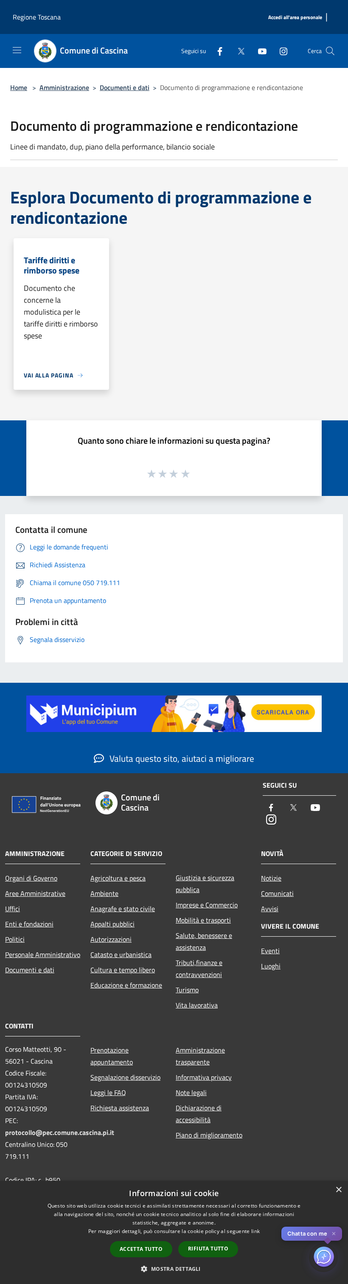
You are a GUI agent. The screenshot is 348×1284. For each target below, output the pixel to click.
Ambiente (104, 893)
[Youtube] (258, 50)
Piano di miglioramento (209, 1135)
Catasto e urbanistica (121, 954)
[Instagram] (280, 50)
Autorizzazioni (111, 939)
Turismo (187, 990)
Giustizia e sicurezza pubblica (205, 884)
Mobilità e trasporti (203, 920)
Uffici (12, 909)
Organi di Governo (31, 878)
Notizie (271, 878)
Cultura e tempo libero (122, 970)
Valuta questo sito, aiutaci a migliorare (180, 758)
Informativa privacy (204, 1077)
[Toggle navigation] (17, 50)
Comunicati (277, 893)
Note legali (191, 1092)
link (255, 1231)
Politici (15, 939)
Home (18, 87)
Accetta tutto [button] (141, 1249)
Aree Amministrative (35, 893)
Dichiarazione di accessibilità (199, 1114)
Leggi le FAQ (108, 1092)
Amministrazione (64, 87)
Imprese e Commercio (207, 905)
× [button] (338, 1190)
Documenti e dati (124, 87)
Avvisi (269, 909)
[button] (173, 1269)
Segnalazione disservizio (125, 1077)
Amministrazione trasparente (200, 1056)
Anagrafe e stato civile (122, 909)
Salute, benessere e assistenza (204, 941)
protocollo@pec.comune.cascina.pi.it (59, 1132)
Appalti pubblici (112, 924)
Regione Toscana (37, 17)
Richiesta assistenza (119, 1108)
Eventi (270, 951)
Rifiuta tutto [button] (208, 1248)
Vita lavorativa (197, 1005)
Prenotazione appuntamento (111, 1056)
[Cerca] (330, 51)
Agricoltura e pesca (118, 878)
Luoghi (271, 966)
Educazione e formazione (126, 985)
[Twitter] (237, 50)
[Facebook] (216, 50)
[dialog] (174, 1232)
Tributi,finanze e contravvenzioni (199, 968)
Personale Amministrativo (42, 954)
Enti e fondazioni (29, 924)
